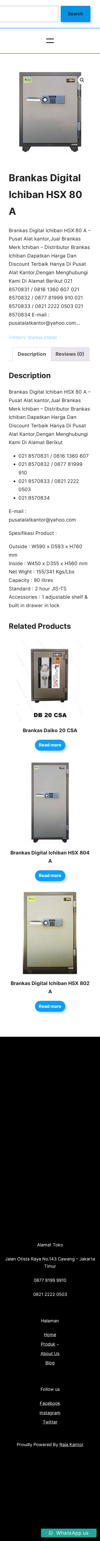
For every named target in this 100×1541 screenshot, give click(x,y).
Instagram (50, 1412)
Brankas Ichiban (42, 337)
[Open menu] (50, 41)
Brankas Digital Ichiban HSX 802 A (50, 987)
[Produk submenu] (58, 1344)
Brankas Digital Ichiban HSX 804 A (50, 857)
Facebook (50, 1403)
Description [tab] (32, 354)
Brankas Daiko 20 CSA (50, 730)
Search (75, 13)
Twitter (50, 1422)
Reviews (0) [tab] (70, 354)
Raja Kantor (71, 1444)
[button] (82, 80)
